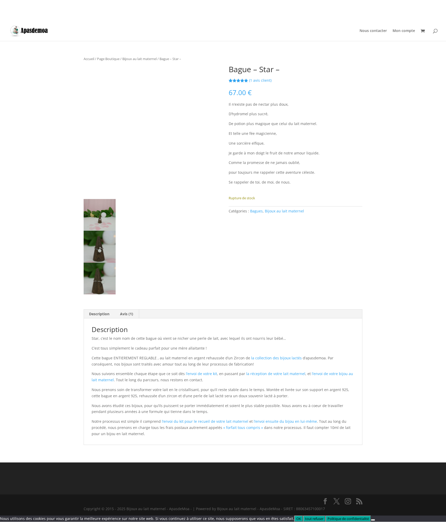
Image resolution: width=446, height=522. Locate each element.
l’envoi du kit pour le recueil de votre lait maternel (205, 421)
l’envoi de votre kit (201, 373)
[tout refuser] (373, 520)
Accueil (89, 58)
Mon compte (404, 31)
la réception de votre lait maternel (275, 373)
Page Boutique (108, 58)
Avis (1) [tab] (126, 313)
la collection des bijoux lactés (276, 357)
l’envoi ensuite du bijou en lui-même (285, 421)
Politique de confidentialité (348, 518)
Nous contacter (373, 31)
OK (298, 518)
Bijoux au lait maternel (139, 58)
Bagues (256, 211)
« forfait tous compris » (243, 427)
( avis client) (260, 80)
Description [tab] (99, 313)
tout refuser (314, 518)
